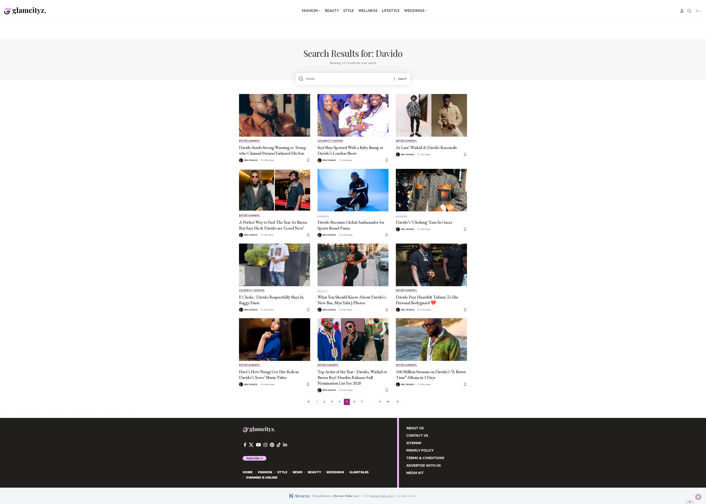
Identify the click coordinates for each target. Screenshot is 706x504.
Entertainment (249, 141)
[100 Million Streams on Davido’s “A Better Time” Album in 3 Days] (431, 339)
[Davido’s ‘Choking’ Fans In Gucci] (431, 190)
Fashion (323, 215)
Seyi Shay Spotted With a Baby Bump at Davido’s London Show (350, 150)
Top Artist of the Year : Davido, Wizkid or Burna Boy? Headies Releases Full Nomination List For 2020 (352, 377)
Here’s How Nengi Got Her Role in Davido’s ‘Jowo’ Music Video (269, 374)
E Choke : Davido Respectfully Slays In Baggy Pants (271, 300)
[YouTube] (258, 445)
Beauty (322, 290)
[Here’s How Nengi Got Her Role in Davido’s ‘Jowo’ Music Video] (274, 339)
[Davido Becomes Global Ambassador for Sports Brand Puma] (353, 190)
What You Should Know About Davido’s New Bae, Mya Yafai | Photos (352, 300)
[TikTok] (278, 445)
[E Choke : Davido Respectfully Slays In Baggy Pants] (274, 265)
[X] (251, 445)
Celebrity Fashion (330, 141)
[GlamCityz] (25, 10)
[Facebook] (245, 445)
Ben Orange (251, 160)
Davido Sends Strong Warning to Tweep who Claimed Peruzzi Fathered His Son (272, 150)
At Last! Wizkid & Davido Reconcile (426, 147)
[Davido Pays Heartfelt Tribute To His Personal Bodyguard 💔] (431, 265)
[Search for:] (348, 79)
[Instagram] (265, 445)
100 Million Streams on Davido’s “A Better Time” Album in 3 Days (431, 374)
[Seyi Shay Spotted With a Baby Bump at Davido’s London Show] (353, 115)
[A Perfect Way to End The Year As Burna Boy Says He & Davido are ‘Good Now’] (274, 190)
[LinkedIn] (285, 445)
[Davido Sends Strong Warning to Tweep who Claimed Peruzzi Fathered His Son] (274, 115)
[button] (682, 11)
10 (388, 401)
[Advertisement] (353, 27)
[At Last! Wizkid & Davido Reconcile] (431, 115)
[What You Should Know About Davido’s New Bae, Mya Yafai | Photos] (353, 265)
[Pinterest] (272, 445)
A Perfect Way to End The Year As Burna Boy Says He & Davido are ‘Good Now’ (273, 225)
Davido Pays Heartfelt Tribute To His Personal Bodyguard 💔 (427, 300)
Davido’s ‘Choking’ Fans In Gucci (424, 222)
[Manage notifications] (698, 497)
